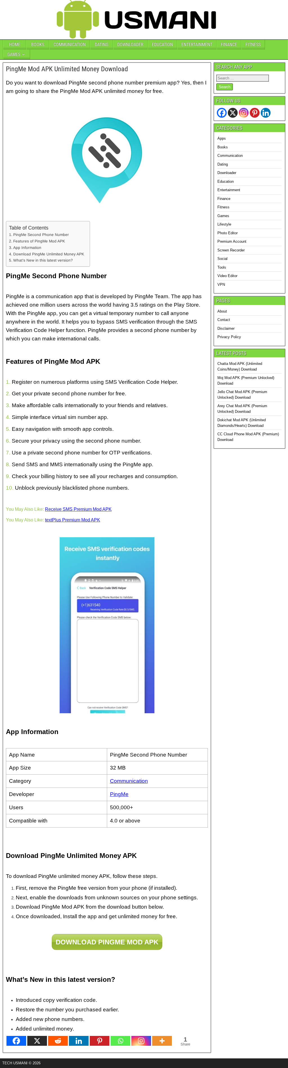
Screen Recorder (231, 250)
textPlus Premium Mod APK (72, 520)
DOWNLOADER (130, 44)
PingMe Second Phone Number (41, 235)
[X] (37, 1041)
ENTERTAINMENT (196, 44)
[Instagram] (141, 1041)
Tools (221, 267)
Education (225, 181)
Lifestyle (224, 224)
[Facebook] (16, 1041)
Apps (221, 138)
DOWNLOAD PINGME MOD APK (107, 942)
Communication (230, 155)
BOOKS (37, 44)
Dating (222, 164)
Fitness (223, 207)
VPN (221, 284)
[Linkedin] (79, 1041)
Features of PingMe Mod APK (39, 241)
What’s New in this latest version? (43, 260)
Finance (223, 199)
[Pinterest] (99, 1041)
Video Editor (227, 276)
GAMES (13, 54)
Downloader (226, 173)
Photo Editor (227, 233)
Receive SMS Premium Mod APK (78, 509)
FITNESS (253, 44)
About (222, 311)
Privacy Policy (229, 337)
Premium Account (231, 241)
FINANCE (229, 44)
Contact (223, 320)
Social (222, 259)
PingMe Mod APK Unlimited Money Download (67, 69)
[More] (162, 1041)
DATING (101, 44)
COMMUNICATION (69, 44)
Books (222, 147)
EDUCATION (162, 44)
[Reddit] (58, 1041)
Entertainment (228, 190)
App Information (27, 248)
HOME (14, 44)
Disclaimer (226, 328)
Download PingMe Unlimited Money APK (48, 254)
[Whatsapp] (120, 1041)
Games (223, 216)
